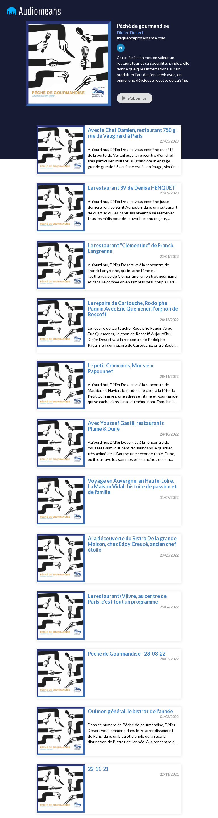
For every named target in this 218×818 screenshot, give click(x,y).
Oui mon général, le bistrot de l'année (130, 711)
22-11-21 (98, 769)
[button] (121, 48)
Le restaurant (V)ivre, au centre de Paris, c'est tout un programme (127, 599)
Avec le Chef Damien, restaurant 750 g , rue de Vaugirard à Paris (132, 133)
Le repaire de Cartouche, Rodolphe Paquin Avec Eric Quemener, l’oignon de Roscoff (133, 308)
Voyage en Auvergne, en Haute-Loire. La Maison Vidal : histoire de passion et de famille (132, 486)
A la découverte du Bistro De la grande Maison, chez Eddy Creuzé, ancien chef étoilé (132, 544)
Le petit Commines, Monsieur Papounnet (121, 368)
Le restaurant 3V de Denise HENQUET (131, 188)
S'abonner (136, 98)
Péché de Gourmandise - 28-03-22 (126, 653)
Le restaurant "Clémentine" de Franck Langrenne (130, 248)
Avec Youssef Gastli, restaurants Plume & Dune (126, 426)
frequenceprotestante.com (141, 37)
